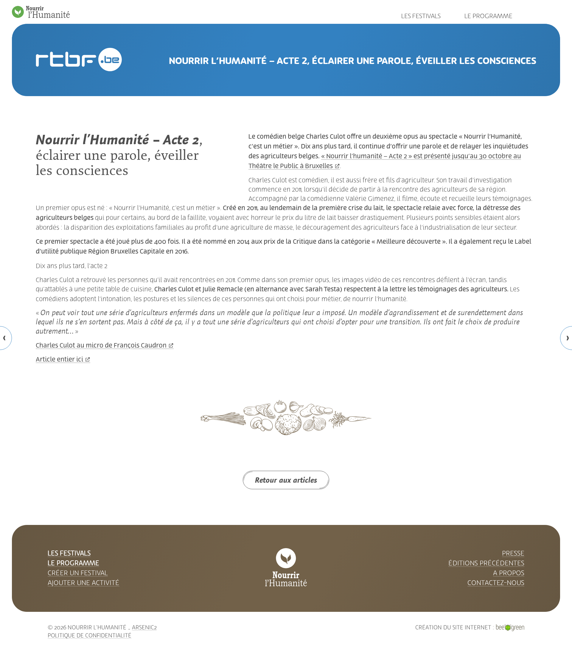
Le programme (488, 16)
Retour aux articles (286, 479)
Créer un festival (78, 573)
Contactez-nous (495, 583)
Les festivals (421, 16)
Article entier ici (59, 359)
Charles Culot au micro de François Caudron (101, 345)
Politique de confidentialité (89, 635)
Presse (513, 553)
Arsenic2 (144, 627)
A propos (508, 573)
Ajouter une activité (83, 583)
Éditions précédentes (486, 563)
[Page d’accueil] (41, 12)
